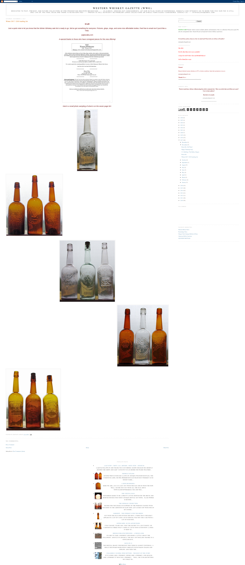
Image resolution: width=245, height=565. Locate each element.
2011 (181, 198)
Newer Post (9, 447)
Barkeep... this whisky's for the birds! (128, 513)
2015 (181, 188)
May (183, 172)
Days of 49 (128, 543)
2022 (181, 127)
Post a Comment (10, 445)
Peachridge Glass (182, 232)
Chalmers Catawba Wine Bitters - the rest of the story (128, 553)
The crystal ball (128, 493)
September (185, 162)
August (184, 165)
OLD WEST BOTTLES (184, 238)
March (184, 177)
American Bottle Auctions (185, 236)
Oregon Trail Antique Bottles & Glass (188, 234)
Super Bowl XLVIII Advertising (128, 523)
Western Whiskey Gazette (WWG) (122, 8)
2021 (181, 130)
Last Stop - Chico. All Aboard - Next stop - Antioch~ (124, 465)
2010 (181, 200)
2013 (181, 193)
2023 (181, 125)
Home (87, 447)
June (183, 170)
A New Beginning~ (128, 483)
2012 (181, 195)
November (185, 145)
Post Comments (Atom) (19, 451)
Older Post (166, 447)
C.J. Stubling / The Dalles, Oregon (190, 152)
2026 (181, 118)
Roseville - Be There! (187, 147)
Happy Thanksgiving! (187, 149)
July (183, 167)
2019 (181, 135)
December (184, 142)
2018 (181, 137)
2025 (181, 120)
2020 (181, 132)
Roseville (184, 154)
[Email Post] (30, 434)
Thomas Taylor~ (128, 473)
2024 (181, 123)
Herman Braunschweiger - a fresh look (128, 533)
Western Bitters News (183, 229)
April (183, 175)
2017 (181, 140)
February (184, 180)
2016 (181, 185)
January (184, 182)
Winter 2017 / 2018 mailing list (17, 21)
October (184, 160)
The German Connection (128, 503)
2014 (181, 190)
